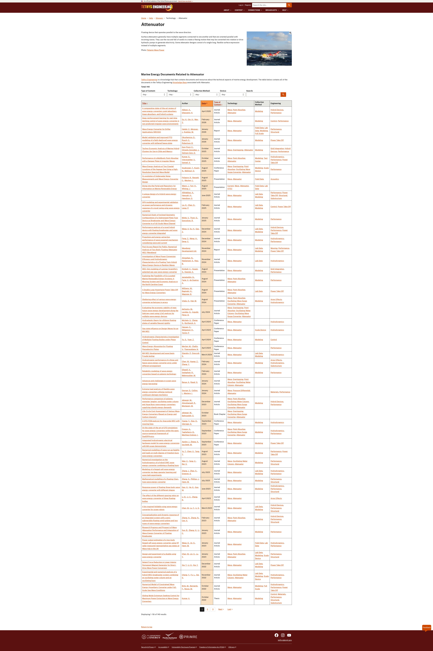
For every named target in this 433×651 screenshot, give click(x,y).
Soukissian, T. (187, 168)
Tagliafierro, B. (188, 432)
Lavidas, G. (186, 312)
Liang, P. (185, 208)
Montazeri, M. (187, 406)
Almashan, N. (187, 258)
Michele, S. (186, 320)
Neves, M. (188, 589)
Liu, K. (184, 205)
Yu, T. (184, 451)
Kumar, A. (186, 598)
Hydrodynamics (277, 157)
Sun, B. (185, 530)
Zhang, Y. (186, 364)
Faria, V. (185, 280)
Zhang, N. (195, 518)
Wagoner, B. (187, 294)
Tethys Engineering (149, 80)
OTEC (229, 189)
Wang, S (185, 229)
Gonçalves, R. (187, 221)
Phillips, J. (195, 479)
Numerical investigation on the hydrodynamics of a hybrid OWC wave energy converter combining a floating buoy (160, 463)
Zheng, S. (186, 479)
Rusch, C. (186, 140)
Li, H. (190, 565)
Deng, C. (185, 241)
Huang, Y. (186, 421)
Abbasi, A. (186, 110)
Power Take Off (277, 140)
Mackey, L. (189, 180)
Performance (276, 113)
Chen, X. (190, 451)
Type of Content (148, 91)
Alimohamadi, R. (189, 403)
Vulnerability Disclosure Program (183, 647)
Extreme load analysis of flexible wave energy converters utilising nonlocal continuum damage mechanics (158, 392)
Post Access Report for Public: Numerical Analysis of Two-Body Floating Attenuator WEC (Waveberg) (159, 250)
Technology (172, 91)
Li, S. (197, 508)
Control (274, 121)
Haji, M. (193, 301)
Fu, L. (193, 575)
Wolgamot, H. (187, 330)
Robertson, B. (187, 143)
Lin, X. (192, 554)
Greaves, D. (186, 474)
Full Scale (259, 133)
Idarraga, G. (187, 424)
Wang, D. (185, 543)
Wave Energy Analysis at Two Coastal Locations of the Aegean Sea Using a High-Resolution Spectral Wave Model (160, 169)
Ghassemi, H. (187, 113)
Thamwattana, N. (191, 349)
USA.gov (231, 647)
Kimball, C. (186, 269)
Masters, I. (188, 393)
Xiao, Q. (194, 421)
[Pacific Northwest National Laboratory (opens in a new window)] (169, 637)
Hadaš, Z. (186, 129)
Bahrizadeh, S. (188, 416)
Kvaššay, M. (189, 132)
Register (248, 5)
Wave (229, 110)
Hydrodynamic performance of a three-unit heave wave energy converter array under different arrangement (160, 363)
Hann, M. (185, 482)
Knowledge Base (180, 82)
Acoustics (275, 179)
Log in (241, 5)
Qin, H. (190, 119)
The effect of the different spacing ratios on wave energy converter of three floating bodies (160, 498)
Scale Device (260, 330)
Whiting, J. (186, 189)
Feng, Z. (185, 238)
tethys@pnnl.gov (285, 640)
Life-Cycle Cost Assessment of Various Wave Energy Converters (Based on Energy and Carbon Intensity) (161, 414)
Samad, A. (186, 163)
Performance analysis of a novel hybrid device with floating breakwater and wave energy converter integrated (159, 230)
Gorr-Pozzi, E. (187, 147)
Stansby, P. (186, 353)
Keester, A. (189, 272)
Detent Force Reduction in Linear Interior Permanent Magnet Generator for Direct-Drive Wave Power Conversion (159, 565)
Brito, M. (185, 586)
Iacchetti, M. (187, 445)
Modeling (259, 111)
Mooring (274, 248)
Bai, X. (184, 464)
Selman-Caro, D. (189, 153)
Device (223, 91)
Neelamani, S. (188, 261)
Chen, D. (191, 205)
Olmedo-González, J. (190, 150)
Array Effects (276, 299)
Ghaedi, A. (186, 370)
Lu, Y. (192, 508)
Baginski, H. (187, 291)
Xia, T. (184, 565)
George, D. (186, 390)
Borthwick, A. (190, 323)
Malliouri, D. (190, 171)
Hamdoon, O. (187, 198)
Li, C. (189, 497)
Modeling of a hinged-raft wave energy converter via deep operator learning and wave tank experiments (159, 472)
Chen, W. (185, 361)
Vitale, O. (186, 301)
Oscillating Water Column (238, 402)
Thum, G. (194, 218)
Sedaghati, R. (187, 373)
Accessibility (162, 647)
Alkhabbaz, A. (188, 193)
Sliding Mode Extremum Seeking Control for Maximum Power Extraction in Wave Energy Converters (160, 598)
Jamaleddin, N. (188, 277)
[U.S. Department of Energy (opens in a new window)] (151, 637)
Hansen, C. (186, 327)
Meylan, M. (186, 346)
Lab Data (259, 194)
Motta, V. (185, 218)
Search (249, 91)
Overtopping (238, 150)
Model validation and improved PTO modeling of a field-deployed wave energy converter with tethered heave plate (160, 140)
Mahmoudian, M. (189, 375)
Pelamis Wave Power (155, 50)
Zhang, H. (186, 518)
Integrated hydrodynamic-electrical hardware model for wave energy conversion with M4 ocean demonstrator (160, 443)
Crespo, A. (186, 429)
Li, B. (184, 497)
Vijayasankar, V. (188, 160)
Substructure (276, 198)
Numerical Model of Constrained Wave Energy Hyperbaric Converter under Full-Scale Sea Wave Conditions (159, 587)
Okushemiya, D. (188, 137)
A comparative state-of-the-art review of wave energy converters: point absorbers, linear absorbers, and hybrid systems (159, 111)
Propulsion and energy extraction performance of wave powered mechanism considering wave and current (160, 240)
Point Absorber (239, 110)
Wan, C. (185, 461)
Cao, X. (185, 521)
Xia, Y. (195, 565)
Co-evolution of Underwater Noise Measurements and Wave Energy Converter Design (160, 179)
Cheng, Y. (186, 575)
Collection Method (202, 91)
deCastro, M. (187, 309)
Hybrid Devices (277, 110)
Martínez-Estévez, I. (190, 435)
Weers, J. (185, 186)
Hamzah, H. (187, 195)
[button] (269, 48)
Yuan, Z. (191, 340)
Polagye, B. (186, 178)
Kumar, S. (186, 157)
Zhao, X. (193, 471)
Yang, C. (192, 461)
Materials (275, 392)
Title (144, 103)
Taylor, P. (185, 333)
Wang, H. (193, 238)
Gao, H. (185, 487)
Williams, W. (187, 288)
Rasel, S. (194, 382)
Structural (275, 132)
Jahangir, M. (187, 400)
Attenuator (231, 113)
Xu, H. (192, 229)
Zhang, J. (185, 471)
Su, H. (184, 119)
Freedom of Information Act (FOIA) (211, 647)
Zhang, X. (195, 442)
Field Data (259, 128)
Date (205, 103)
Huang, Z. (194, 361)
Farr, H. (193, 186)
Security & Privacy (147, 647)
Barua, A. (186, 382)
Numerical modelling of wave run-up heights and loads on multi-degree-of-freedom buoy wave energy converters (160, 453)
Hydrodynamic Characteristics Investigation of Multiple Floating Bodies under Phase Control (160, 340)
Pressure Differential (241, 390)
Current (230, 186)
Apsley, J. (186, 442)
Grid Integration (277, 148)
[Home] (157, 7)
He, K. (191, 487)
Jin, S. (192, 543)
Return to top (146, 627)
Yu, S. (184, 340)
